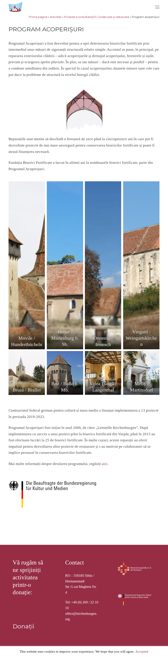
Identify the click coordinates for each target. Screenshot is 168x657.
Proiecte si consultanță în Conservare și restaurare (96, 17)
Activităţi (55, 17)
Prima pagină (38, 17)
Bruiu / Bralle (26, 390)
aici (104, 464)
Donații (23, 626)
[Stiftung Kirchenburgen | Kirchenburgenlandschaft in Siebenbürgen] (16, 6)
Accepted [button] (141, 651)
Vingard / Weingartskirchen (141, 338)
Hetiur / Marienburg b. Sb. (65, 338)
